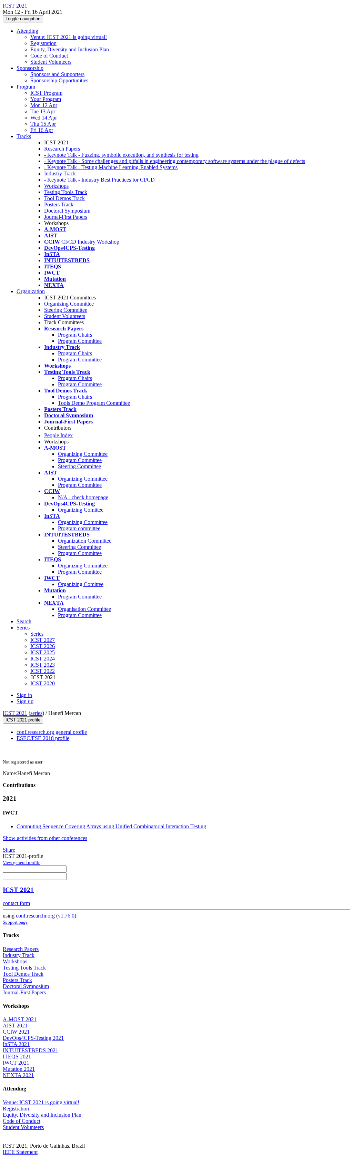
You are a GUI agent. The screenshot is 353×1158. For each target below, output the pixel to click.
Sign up (25, 701)
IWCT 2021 (16, 1063)
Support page (15, 922)
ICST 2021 (15, 713)
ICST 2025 (42, 652)
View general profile (21, 862)
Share (9, 850)
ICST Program (46, 93)
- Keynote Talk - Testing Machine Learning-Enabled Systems (111, 167)
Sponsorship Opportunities (59, 80)
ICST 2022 (42, 671)
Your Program (45, 99)
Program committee (79, 528)
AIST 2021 (15, 1025)
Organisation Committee (84, 609)
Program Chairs (75, 335)
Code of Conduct (49, 56)
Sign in (24, 695)
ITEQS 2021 (17, 1056)
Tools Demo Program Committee (94, 403)
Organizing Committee (69, 304)
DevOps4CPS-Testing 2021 (33, 1038)
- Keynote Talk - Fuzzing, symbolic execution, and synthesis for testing (121, 155)
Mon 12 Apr (43, 105)
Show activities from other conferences (45, 838)
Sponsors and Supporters (57, 74)
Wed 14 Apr (43, 118)
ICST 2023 (42, 665)
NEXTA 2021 (18, 1075)
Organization (31, 291)
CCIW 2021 (16, 1032)
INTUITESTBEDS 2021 (30, 1050)
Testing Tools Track (65, 192)
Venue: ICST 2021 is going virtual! (68, 37)
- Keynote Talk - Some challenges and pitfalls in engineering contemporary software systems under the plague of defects (174, 161)
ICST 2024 (42, 659)
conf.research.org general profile (52, 732)
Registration (43, 43)
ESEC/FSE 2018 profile (43, 738)
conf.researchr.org (35, 916)
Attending (27, 31)
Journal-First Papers (65, 217)
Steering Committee (65, 310)
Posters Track (58, 204)
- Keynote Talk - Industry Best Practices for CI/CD (99, 180)
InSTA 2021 (16, 1044)
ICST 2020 (42, 683)
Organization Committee (84, 541)
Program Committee (80, 341)
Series (36, 634)
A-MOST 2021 (20, 1019)
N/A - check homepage (83, 497)
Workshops (56, 186)
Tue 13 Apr (42, 111)
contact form (16, 903)
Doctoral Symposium (67, 211)
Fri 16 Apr (41, 130)
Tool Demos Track (64, 198)
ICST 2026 (42, 646)
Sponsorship (30, 68)
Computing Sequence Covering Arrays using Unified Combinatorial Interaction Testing (111, 826)
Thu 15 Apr (43, 124)
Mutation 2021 (19, 1069)
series (36, 713)
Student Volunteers (50, 62)
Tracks (24, 136)
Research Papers (62, 149)
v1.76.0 (66, 916)
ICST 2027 (42, 640)
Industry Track (60, 173)
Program (26, 87)
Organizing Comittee (80, 510)
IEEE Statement (20, 1152)
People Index (58, 435)
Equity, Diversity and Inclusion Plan (69, 49)
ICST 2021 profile (23, 720)
